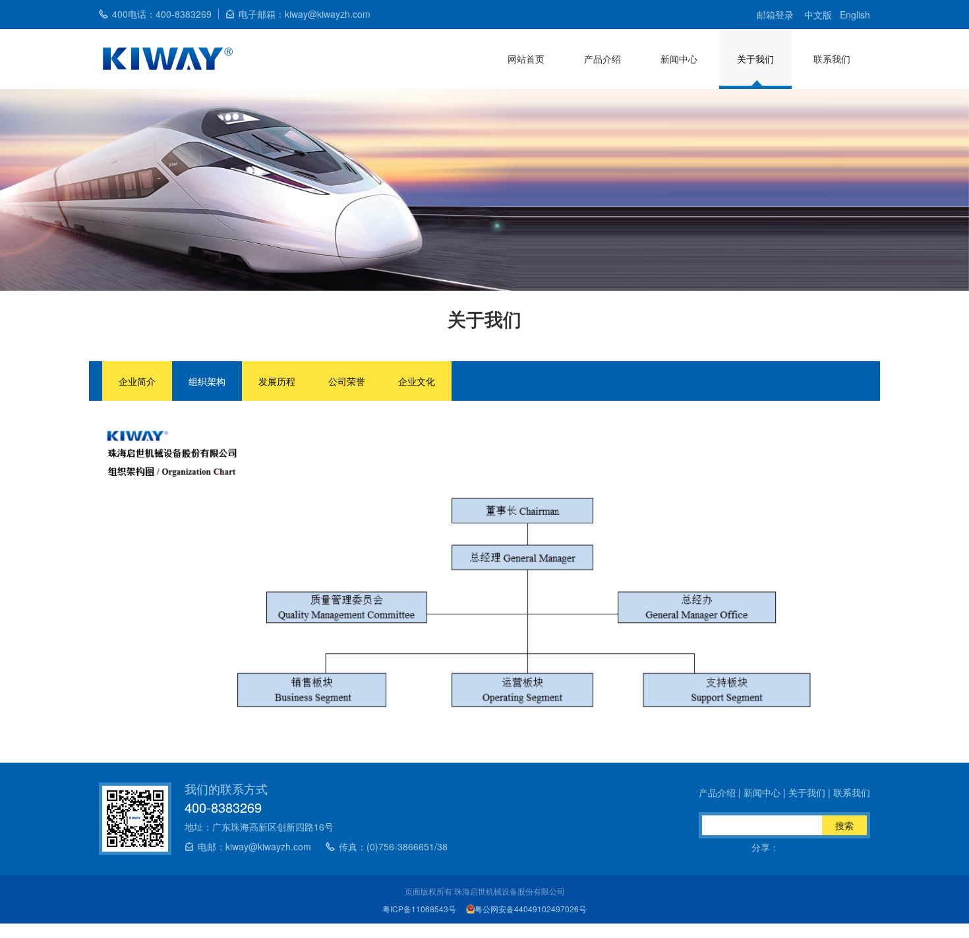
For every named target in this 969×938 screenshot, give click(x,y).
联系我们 (831, 58)
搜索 (844, 825)
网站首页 (526, 58)
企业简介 (137, 381)
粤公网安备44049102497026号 (531, 908)
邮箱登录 (775, 14)
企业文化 (416, 381)
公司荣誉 (346, 381)
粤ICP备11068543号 (419, 908)
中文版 (818, 14)
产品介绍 (602, 58)
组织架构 (207, 381)
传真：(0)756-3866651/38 (393, 846)
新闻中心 (679, 58)
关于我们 (755, 58)
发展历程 (276, 381)
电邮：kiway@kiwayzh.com (254, 846)
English (855, 14)
